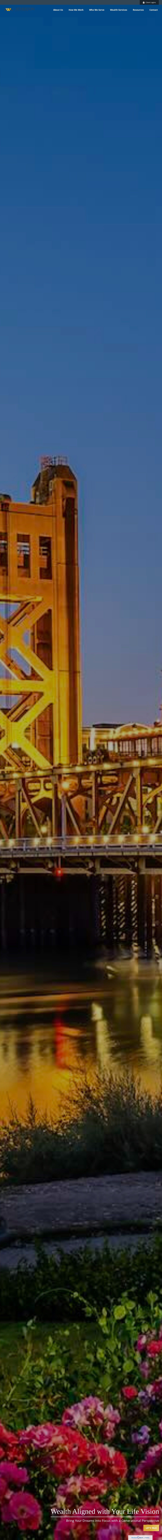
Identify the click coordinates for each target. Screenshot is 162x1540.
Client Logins (151, 2)
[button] (58, 9)
